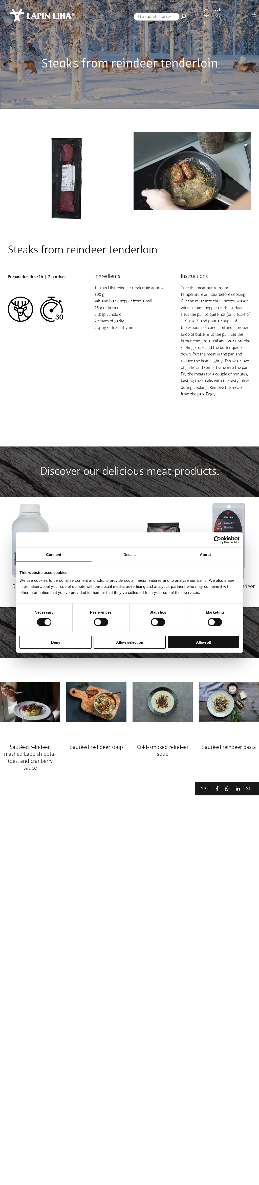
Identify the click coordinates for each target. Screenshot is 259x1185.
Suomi (207, 16)
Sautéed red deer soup (96, 747)
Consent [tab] (53, 554)
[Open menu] (254, 16)
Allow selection (129, 642)
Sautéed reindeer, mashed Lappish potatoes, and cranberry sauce (30, 758)
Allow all (203, 642)
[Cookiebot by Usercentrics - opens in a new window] (217, 540)
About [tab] (205, 554)
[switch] (101, 622)
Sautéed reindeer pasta (229, 747)
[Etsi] (183, 16)
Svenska (217, 16)
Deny (55, 642)
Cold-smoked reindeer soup (162, 751)
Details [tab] (129, 554)
